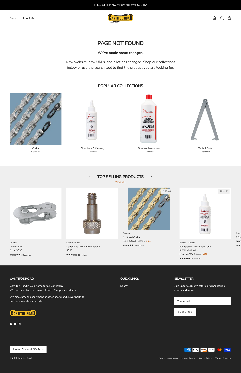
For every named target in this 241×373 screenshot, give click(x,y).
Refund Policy (205, 358)
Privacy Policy (188, 358)
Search (124, 286)
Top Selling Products (120, 176)
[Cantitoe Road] (120, 18)
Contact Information (168, 358)
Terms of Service (223, 358)
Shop (13, 18)
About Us (28, 18)
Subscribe (185, 311)
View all (120, 182)
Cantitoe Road (25, 358)
